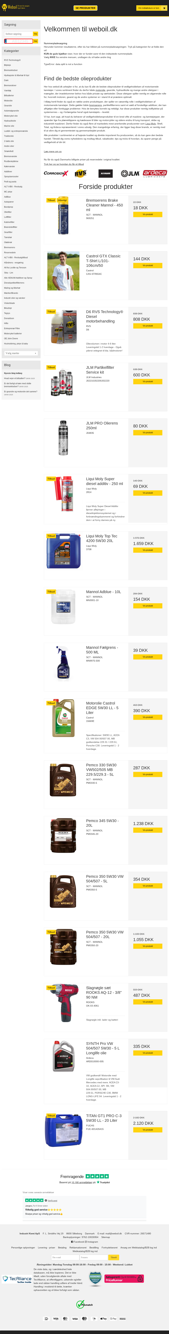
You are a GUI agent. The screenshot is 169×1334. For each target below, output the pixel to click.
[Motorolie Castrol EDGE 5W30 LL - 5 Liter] (63, 718)
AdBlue (7, 197)
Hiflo (6, 323)
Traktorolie (9, 136)
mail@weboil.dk (113, 1233)
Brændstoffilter (10, 227)
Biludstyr (8, 308)
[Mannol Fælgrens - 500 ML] (63, 662)
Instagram (92, 1241)
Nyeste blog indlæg (13, 373)
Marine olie (9, 126)
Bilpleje (7, 65)
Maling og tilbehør (12, 288)
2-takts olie (9, 141)
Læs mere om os (53, 151)
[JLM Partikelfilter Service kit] (63, 382)
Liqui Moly (150, 123)
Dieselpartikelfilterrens (14, 283)
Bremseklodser (11, 70)
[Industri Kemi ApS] (18, 7)
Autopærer (9, 202)
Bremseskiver (10, 85)
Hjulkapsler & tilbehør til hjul (16, 75)
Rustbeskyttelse (11, 161)
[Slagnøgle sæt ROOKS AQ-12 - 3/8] (63, 1002)
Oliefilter (8, 212)
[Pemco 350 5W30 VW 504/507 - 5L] (63, 891)
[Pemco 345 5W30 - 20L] (63, 835)
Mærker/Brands (11, 293)
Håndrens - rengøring (13, 263)
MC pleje (8, 192)
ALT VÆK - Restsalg (13, 186)
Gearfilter (8, 232)
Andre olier (9, 146)
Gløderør (8, 242)
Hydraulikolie (10, 121)
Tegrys (7, 313)
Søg (35, 34)
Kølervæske (9, 166)
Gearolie (8, 105)
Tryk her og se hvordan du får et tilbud (64, 164)
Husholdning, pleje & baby (16, 344)
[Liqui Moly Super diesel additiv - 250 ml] (63, 493)
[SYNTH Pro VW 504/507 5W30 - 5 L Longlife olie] (63, 1058)
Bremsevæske (10, 156)
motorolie (100, 90)
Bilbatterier (9, 95)
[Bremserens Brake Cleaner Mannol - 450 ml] (63, 215)
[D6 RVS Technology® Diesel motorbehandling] (63, 326)
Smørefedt (8, 151)
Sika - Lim (8, 273)
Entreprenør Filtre (12, 328)
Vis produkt (148, 214)
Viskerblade (9, 303)
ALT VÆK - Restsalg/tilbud (16, 257)
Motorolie (8, 101)
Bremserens (9, 247)
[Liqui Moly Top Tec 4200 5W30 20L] (63, 550)
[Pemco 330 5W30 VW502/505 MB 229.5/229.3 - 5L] (63, 779)
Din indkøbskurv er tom (148, 8)
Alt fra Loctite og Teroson (15, 267)
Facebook (78, 1241)
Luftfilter (7, 217)
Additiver (8, 171)
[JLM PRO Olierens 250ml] (63, 438)
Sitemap (105, 1237)
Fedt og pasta (10, 182)
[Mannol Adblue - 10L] (63, 606)
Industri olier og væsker (14, 298)
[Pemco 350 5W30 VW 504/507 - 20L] (63, 947)
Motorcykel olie (11, 116)
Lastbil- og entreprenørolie (16, 131)
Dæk (6, 80)
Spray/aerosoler (11, 176)
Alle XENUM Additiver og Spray (18, 278)
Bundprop (8, 207)
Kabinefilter (9, 222)
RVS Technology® (12, 60)
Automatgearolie (11, 111)
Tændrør (8, 237)
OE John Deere (11, 338)
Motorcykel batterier (13, 333)
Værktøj (7, 90)
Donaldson (9, 318)
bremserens (95, 105)
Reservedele (10, 252)
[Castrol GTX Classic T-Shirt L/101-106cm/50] (63, 270)
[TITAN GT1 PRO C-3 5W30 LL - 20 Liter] (63, 1130)
